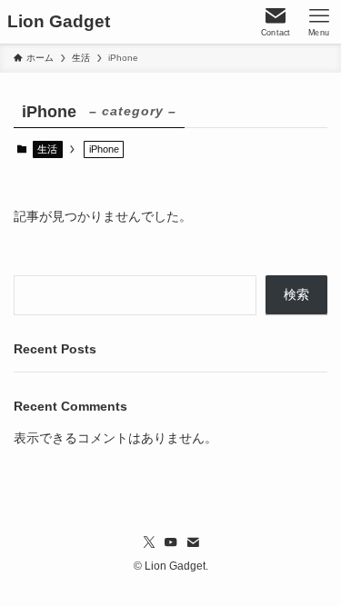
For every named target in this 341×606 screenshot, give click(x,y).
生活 (47, 149)
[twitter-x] (149, 542)
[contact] (193, 542)
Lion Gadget (58, 22)
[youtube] (171, 542)
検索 (296, 295)
